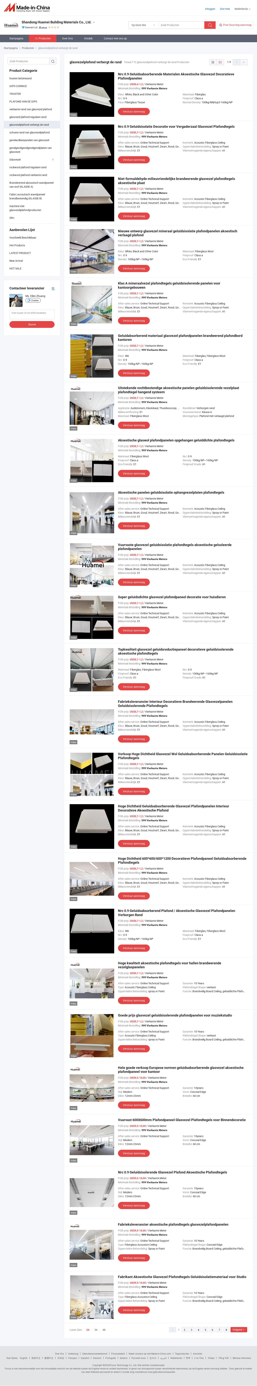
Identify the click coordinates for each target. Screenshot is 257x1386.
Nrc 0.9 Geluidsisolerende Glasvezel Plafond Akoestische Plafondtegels (172, 1172)
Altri (11, 218)
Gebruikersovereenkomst (94, 1353)
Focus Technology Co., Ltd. (123, 1365)
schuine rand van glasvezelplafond (29, 132)
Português (110, 1357)
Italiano (124, 1357)
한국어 (153, 1357)
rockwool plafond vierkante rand (28, 175)
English (23, 1357)
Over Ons (67, 38)
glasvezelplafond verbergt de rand (29, 124)
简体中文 (35, 1357)
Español (85, 1357)
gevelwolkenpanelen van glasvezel (29, 140)
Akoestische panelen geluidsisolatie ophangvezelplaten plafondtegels (171, 492)
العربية (163, 1357)
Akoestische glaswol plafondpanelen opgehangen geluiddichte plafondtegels (176, 440)
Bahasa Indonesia (242, 1357)
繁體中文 (48, 1357)
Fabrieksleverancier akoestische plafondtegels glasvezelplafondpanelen (173, 1224)
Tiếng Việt (223, 1357)
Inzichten (197, 1353)
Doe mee (225, 9)
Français (72, 1357)
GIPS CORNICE (18, 86)
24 (87, 1329)
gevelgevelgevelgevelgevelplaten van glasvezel (30, 150)
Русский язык (139, 1357)
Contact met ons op (115, 38)
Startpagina (16, 38)
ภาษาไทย (199, 1357)
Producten (45, 38)
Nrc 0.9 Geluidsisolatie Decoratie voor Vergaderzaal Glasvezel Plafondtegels (176, 127)
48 (104, 1330)
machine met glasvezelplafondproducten (25, 208)
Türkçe (211, 1357)
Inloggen (210, 9)
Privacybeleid (118, 1353)
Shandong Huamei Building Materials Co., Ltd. (56, 22)
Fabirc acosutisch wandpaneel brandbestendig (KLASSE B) (27, 196)
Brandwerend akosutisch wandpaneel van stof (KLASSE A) (31, 184)
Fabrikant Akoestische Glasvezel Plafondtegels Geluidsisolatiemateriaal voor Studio (182, 1277)
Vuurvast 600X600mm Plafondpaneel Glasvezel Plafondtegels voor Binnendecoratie (182, 1120)
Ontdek (88, 38)
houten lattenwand (20, 78)
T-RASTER (15, 94)
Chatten (35, 300)
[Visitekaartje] (53, 288)
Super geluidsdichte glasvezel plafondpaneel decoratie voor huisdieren (172, 597)
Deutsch (97, 1357)
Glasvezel (15, 159)
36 (95, 1330)
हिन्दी (188, 1357)
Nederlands (176, 1357)
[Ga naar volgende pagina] (243, 62)
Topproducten (182, 1353)
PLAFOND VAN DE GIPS (23, 101)
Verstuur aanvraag (134, 111)
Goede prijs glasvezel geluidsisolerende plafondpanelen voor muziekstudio (175, 1015)
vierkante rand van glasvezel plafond (30, 109)
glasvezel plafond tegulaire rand (27, 117)
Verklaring (73, 1353)
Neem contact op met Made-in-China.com (150, 1353)
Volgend (237, 1329)
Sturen (32, 324)
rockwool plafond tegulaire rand (27, 167)
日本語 (60, 1357)
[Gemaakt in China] (28, 7)
